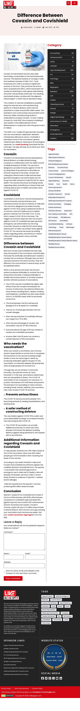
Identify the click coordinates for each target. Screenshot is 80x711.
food (58, 184)
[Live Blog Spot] (9, 5)
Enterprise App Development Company (16, 652)
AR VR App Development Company (15, 658)
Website (7, 562)
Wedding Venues (54, 244)
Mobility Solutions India (11, 648)
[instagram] (53, 678)
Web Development (55, 231)
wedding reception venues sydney (60, 237)
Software (69, 224)
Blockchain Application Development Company (19, 668)
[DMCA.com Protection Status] (7, 695)
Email (28, 553)
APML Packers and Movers (57, 157)
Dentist (68, 177)
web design (70, 227)
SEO (71, 214)
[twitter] (46, 678)
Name (7, 553)
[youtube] (57, 678)
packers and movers (55, 207)
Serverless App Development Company (16, 674)
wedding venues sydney (56, 247)
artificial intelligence (55, 161)
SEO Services (53, 221)
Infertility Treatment (55, 194)
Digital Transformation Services (14, 645)
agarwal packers (54, 154)
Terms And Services (21, 688)
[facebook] (42, 678)
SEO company (53, 217)
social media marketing (56, 224)
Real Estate (68, 211)
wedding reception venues (57, 234)
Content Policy (37, 688)
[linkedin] (60, 678)
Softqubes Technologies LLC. (44, 692)
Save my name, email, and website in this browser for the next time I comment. (22, 572)
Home (72, 184)
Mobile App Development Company (60, 201)
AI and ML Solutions (10, 665)
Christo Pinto (27, 27)
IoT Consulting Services (11, 655)
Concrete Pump (63, 167)
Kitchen (67, 194)
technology (52, 227)
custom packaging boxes (57, 174)
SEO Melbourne (65, 217)
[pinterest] (50, 678)
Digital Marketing (54, 181)
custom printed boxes (56, 177)
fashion (51, 184)
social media (64, 221)
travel (61, 227)
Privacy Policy (6, 688)
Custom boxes (53, 171)
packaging (67, 204)
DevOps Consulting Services (13, 661)
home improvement (55, 187)
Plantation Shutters (55, 211)
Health (38, 27)
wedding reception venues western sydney (63, 241)
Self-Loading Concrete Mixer (58, 214)
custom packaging (67, 171)
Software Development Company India (16, 671)
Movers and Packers (55, 204)
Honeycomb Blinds (55, 191)
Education (65, 181)
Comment (8, 532)
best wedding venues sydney (58, 164)
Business (51, 167)
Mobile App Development (57, 197)
